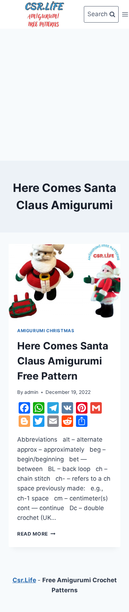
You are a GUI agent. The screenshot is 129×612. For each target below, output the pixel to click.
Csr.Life (24, 580)
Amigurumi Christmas (45, 330)
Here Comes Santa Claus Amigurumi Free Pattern (62, 361)
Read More (36, 534)
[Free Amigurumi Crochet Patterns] (44, 14)
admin (31, 392)
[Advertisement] (64, 93)
